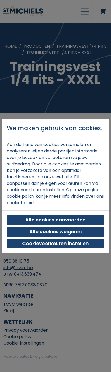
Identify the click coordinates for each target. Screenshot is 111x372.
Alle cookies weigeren (55, 231)
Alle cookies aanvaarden (55, 220)
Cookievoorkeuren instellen (55, 243)
